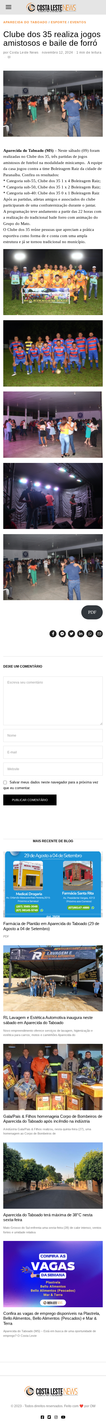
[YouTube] (63, 1417)
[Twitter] (71, 633)
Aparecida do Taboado (25, 22)
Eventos (78, 22)
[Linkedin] (80, 633)
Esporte (59, 22)
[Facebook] (53, 633)
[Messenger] (62, 633)
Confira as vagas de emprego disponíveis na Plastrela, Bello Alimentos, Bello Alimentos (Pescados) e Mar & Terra (51, 1318)
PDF (92, 612)
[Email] (99, 633)
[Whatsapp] (89, 633)
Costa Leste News (24, 52)
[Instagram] (56, 1417)
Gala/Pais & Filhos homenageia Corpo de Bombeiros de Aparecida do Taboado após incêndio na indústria (52, 1118)
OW (92, 1406)
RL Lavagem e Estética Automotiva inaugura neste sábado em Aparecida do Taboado (48, 1020)
